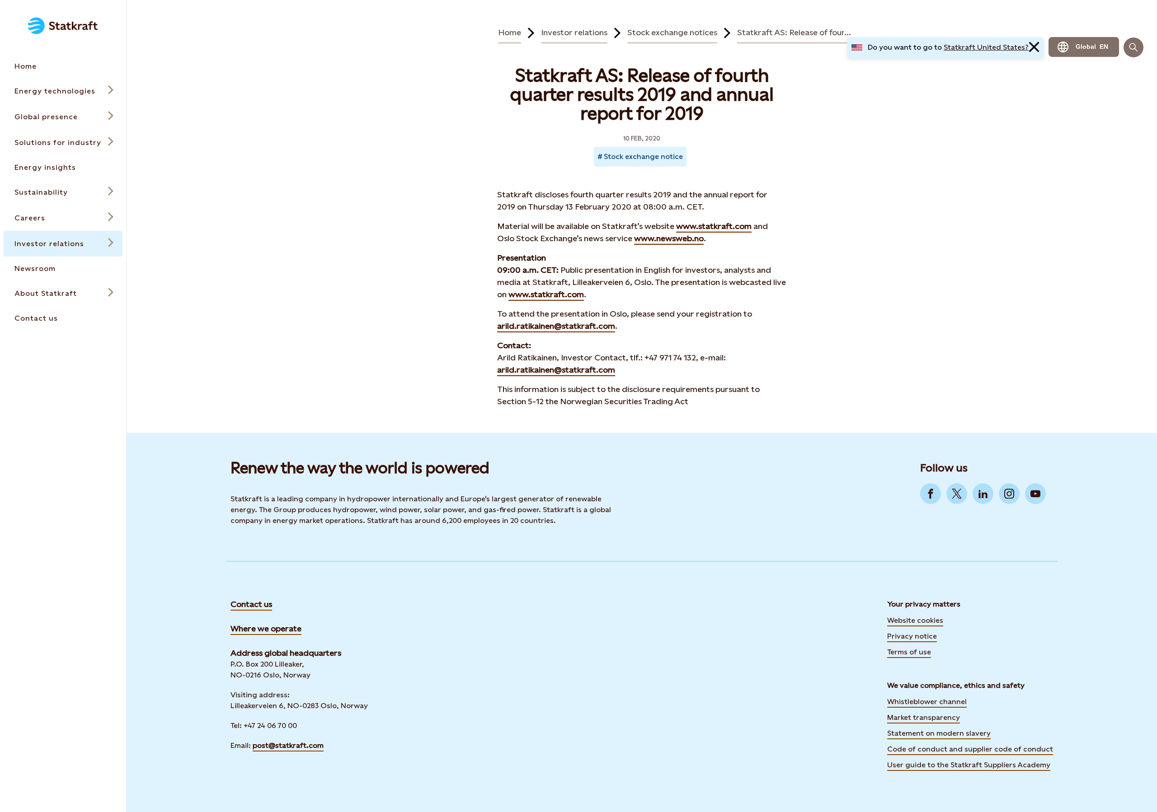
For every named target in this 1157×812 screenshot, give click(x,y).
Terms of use (909, 652)
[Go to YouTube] (1035, 493)
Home (509, 32)
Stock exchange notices (672, 32)
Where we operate (265, 628)
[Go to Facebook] (930, 493)
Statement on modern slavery (939, 733)
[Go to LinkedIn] (983, 493)
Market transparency (923, 717)
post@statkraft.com (288, 745)
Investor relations (574, 32)
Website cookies (915, 620)
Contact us (251, 604)
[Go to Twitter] (956, 493)
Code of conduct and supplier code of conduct (970, 749)
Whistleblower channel (927, 701)
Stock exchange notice (643, 156)
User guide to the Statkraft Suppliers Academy (968, 764)
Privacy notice (912, 636)
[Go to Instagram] (1009, 493)
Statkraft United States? (986, 47)
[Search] (1133, 47)
